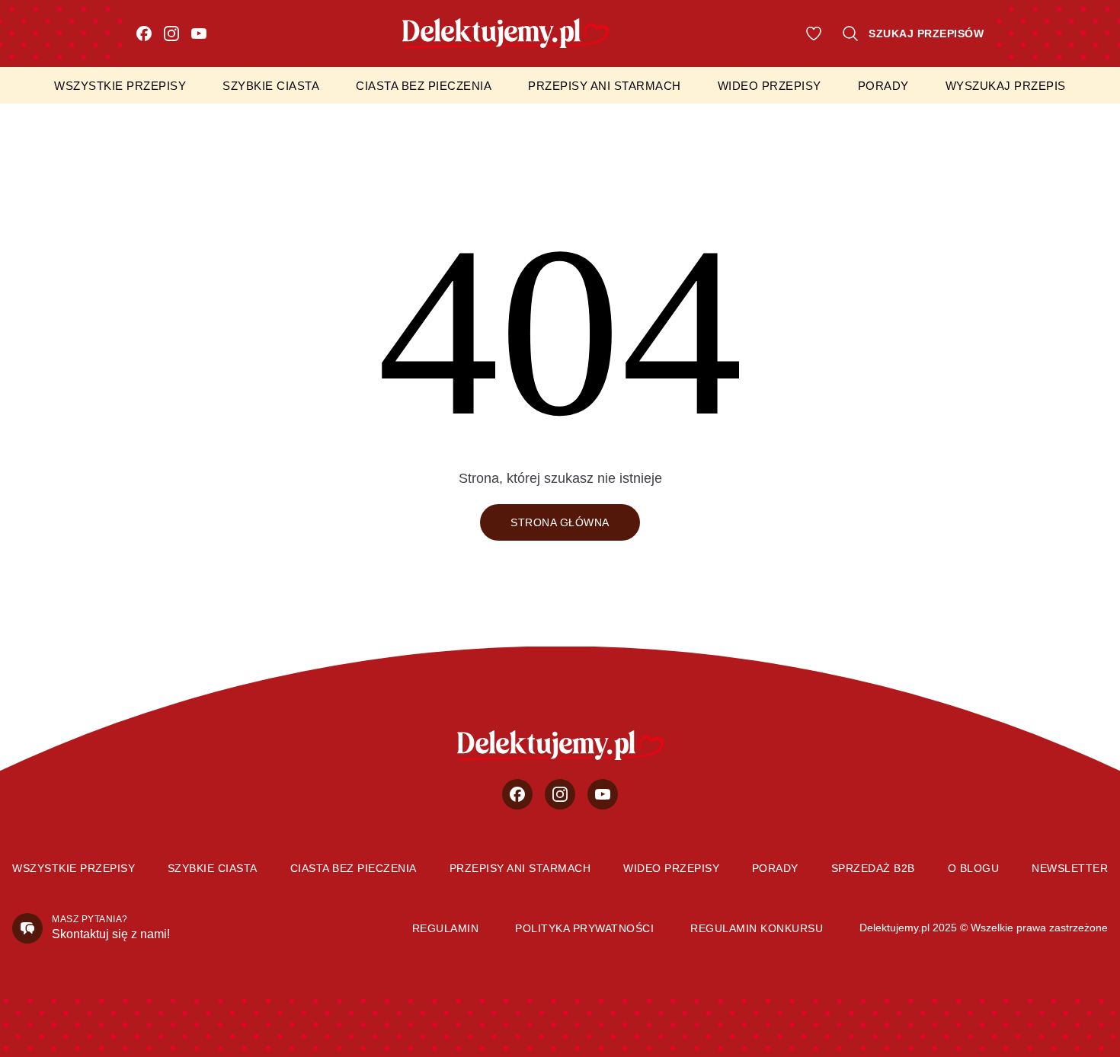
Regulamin (445, 928)
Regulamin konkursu (756, 928)
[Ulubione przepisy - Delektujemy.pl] (814, 33)
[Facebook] (144, 33)
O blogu (974, 868)
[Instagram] (171, 33)
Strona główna (560, 522)
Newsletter (1070, 868)
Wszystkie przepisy (120, 85)
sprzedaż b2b (873, 868)
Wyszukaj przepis (1006, 85)
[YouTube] (198, 33)
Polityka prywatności (584, 928)
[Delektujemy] (560, 745)
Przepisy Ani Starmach (604, 85)
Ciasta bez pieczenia (423, 85)
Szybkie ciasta (270, 85)
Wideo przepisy (769, 85)
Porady (883, 85)
